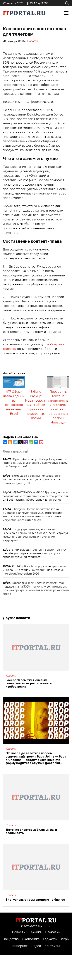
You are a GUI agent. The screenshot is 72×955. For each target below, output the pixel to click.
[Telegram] (15, 442)
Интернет (20, 946)
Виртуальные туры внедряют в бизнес (35, 899)
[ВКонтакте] (5, 442)
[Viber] (25, 442)
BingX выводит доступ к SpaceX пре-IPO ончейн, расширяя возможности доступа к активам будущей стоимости (34, 553)
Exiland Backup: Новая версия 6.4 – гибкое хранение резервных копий (36, 405)
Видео (36, 946)
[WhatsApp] (31, 442)
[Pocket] (41, 442)
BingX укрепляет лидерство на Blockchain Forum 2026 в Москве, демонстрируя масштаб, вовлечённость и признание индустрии (35, 534)
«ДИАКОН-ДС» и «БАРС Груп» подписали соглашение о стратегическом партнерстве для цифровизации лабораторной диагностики (35, 496)
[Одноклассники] (10, 442)
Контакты (52, 946)
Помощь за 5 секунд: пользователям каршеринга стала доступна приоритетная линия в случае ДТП (32, 479)
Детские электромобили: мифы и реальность (31, 831)
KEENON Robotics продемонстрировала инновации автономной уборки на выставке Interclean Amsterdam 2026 (34, 569)
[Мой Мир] (36, 442)
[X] (20, 442)
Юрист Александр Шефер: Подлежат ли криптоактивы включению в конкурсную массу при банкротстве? (35, 462)
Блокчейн (52, 932)
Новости (32, 41)
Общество (11, 939)
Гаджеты (50, 939)
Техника (35, 932)
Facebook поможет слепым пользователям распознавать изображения (29, 683)
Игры (65, 939)
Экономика (31, 939)
